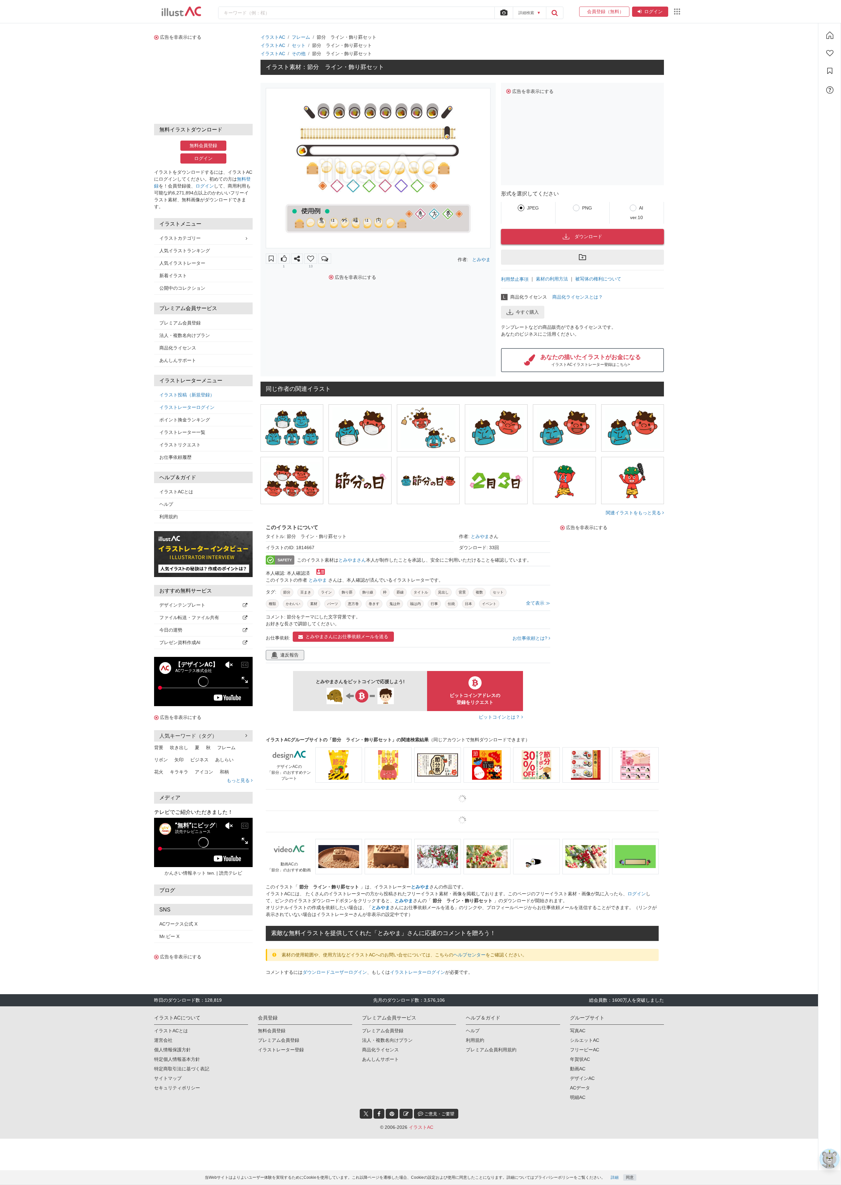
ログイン (653, 11)
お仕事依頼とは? (530, 638)
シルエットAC (584, 1040)
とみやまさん (352, 560)
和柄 (224, 771)
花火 (158, 771)
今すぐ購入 (527, 312)
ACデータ (580, 1087)
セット (299, 45)
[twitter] (366, 1114)
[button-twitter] (366, 1114)
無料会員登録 (203, 145)
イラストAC (273, 37)
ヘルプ (166, 504)
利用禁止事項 (515, 279)
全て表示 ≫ (538, 603)
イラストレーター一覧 (182, 432)
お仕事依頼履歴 (175, 457)
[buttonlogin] (554, 13)
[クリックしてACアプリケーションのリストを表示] (677, 11)
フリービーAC (584, 1049)
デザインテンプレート (182, 605)
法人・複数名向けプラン (184, 335)
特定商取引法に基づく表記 (181, 1068)
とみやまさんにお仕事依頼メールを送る (347, 636)
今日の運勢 (170, 630)
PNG (587, 208)
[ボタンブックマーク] (271, 259)
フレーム (226, 747)
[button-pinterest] (392, 1114)
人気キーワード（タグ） (188, 736)
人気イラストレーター (182, 263)
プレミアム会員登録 (180, 322)
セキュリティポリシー (177, 1087)
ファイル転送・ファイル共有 (189, 617)
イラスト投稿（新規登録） (187, 394)
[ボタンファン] (310, 259)
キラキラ (179, 771)
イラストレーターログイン (187, 407)
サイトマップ (168, 1078)
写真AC (577, 1030)
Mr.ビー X (169, 936)
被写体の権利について (598, 278)
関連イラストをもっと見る (634, 512)
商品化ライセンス (177, 347)
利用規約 (168, 516)
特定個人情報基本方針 (177, 1059)
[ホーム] (830, 35)
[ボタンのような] (284, 259)
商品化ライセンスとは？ (577, 297)
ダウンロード (588, 236)
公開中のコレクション (182, 288)
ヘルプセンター (469, 954)
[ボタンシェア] (297, 259)
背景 (158, 747)
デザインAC (582, 1078)
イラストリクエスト (180, 444)
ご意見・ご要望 (438, 1113)
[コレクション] (830, 71)
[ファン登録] (830, 53)
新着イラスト (173, 275)
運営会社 (163, 1040)
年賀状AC (580, 1059)
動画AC (577, 1068)
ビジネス (199, 759)
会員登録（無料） (604, 11)
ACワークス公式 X (178, 924)
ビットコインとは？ (500, 717)
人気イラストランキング (184, 250)
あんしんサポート (177, 360)
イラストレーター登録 (281, 1049)
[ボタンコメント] (324, 259)
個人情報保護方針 (172, 1049)
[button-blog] (406, 1114)
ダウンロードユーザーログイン (335, 972)
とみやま (481, 259)
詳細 (615, 1177)
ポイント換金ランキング (184, 419)
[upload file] (503, 13)
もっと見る (239, 780)
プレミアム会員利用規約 (491, 1049)
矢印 (179, 759)
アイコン (204, 771)
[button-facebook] (379, 1114)
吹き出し (179, 747)
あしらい (224, 759)
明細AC (577, 1097)
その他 (299, 53)
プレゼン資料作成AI (179, 642)
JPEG (533, 208)
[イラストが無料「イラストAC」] (181, 11)
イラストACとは (176, 491)
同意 (630, 1177)
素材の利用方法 (552, 278)
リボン (161, 759)
